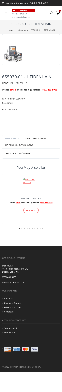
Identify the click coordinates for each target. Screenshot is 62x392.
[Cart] (58, 13)
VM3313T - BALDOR (31, 198)
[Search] (51, 12)
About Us (8, 298)
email (13, 89)
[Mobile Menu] (6, 12)
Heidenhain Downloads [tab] (19, 145)
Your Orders (10, 332)
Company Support (13, 303)
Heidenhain (22, 30)
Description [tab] (12, 138)
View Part (31, 210)
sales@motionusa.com (16, 2)
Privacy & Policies (12, 307)
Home (11, 30)
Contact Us (9, 311)
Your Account (10, 328)
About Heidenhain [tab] (36, 138)
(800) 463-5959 (40, 2)
